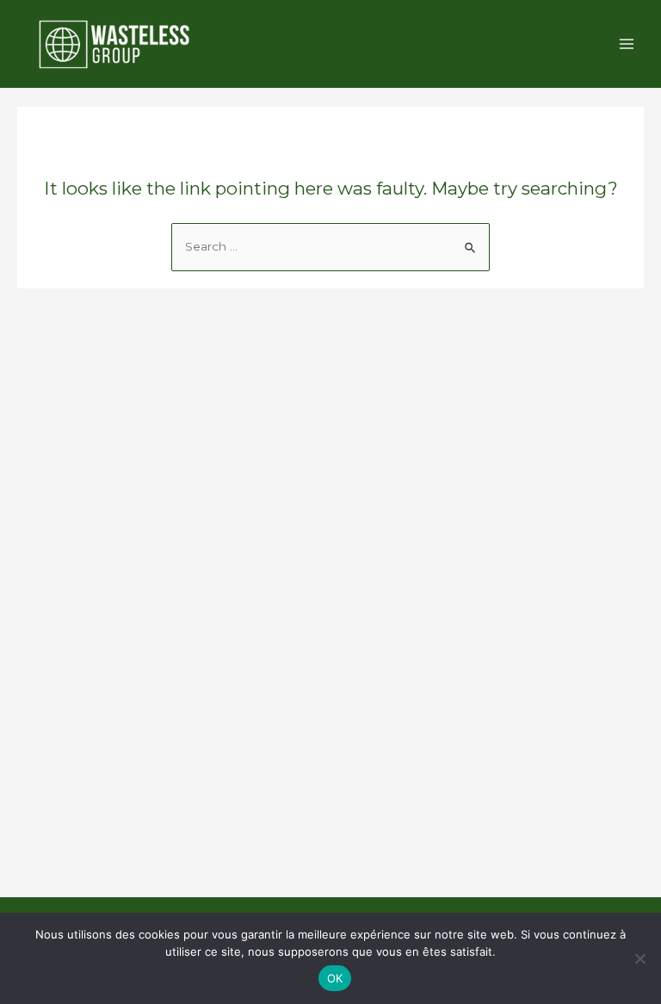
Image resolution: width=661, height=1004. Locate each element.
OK (335, 978)
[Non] (639, 958)
